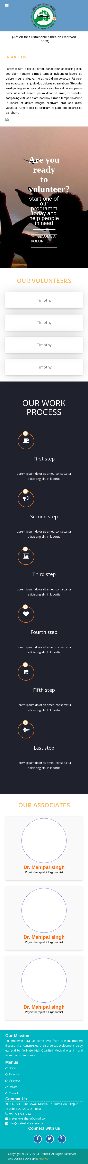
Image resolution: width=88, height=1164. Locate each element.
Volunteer (14, 1080)
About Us (14, 1074)
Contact (13, 1093)
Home (12, 1068)
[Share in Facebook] (38, 1139)
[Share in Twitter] (50, 1139)
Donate (12, 1086)
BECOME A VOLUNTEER (43, 238)
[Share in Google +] (62, 1139)
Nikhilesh (44, 1158)
